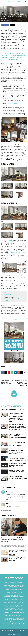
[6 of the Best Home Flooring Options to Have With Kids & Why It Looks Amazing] (4, 444)
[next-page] (4, 564)
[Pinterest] (9, 372)
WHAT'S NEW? (8, 516)
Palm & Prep (10, 103)
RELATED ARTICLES (11, 406)
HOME (5, 5)
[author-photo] (14, 397)
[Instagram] (8, 623)
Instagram (15, 298)
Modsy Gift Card (7, 294)
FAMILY (12, 554)
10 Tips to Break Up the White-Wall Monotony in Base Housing (17, 465)
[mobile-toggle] (2, 2)
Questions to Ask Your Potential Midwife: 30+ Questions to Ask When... (17, 552)
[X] (5, 372)
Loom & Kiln (13, 105)
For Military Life (5, 465)
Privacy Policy (15, 630)
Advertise (9, 630)
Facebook (10, 298)
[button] (26, 2)
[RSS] (15, 623)
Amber (3, 20)
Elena (7, 503)
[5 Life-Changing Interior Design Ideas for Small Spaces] (4, 478)
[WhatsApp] (12, 372)
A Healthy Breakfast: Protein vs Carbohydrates (7, 382)
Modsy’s (6, 64)
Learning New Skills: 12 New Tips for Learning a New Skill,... (17, 558)
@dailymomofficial (14, 572)
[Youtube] (23, 623)
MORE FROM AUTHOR (13, 409)
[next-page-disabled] (4, 483)
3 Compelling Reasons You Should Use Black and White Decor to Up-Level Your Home (17, 458)
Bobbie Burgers (18, 103)
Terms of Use (22, 630)
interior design (8, 366)
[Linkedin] (15, 372)
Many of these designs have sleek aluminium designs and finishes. (13, 253)
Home (2, 5)
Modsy (13, 57)
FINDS (4, 460)
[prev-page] (2, 483)
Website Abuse (11, 632)
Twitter (20, 298)
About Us (4, 630)
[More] (16, 25)
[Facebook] (2, 372)
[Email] (21, 372)
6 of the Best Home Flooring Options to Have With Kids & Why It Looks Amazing (17, 444)
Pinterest (6, 300)
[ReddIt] (18, 372)
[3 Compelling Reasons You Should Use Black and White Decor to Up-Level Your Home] (4, 458)
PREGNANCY (5, 535)
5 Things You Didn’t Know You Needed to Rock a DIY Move (14, 318)
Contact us (17, 632)
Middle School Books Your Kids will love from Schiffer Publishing (20, 383)
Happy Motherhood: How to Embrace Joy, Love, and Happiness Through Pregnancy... (13, 539)
